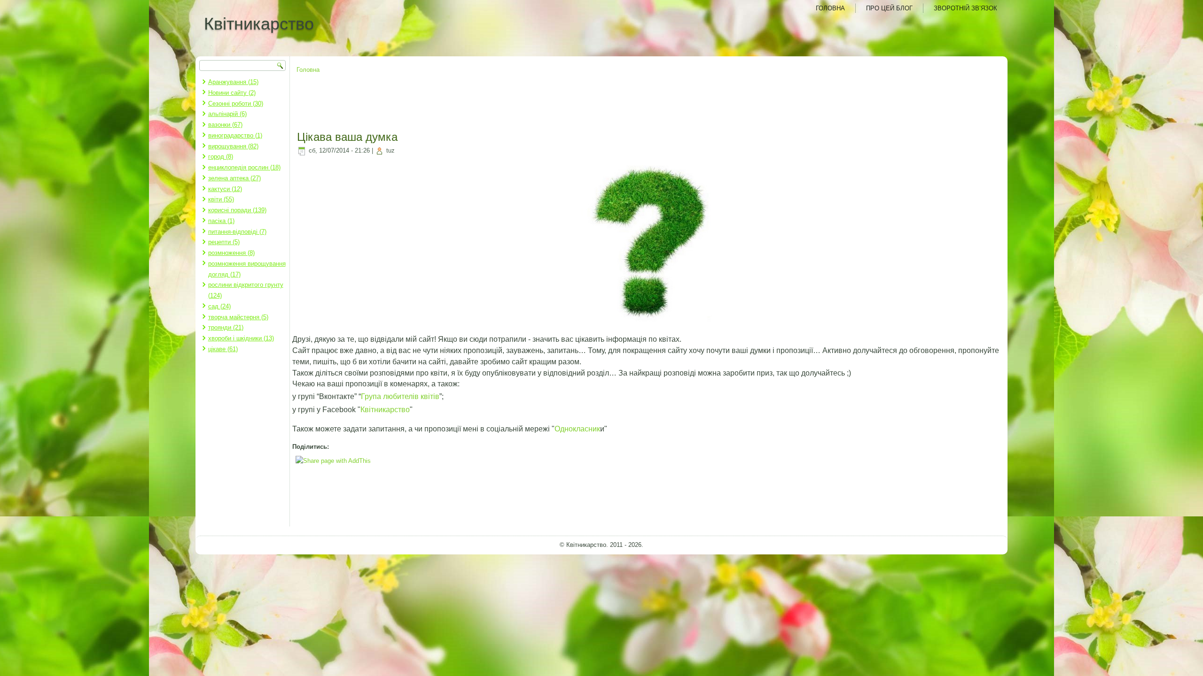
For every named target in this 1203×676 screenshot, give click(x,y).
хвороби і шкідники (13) (241, 338)
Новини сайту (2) (232, 92)
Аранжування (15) (233, 81)
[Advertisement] (649, 103)
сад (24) (219, 306)
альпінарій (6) (227, 113)
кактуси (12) (225, 188)
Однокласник (577, 429)
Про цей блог (889, 8)
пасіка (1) (221, 220)
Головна (830, 8)
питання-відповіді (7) (237, 231)
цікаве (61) (223, 349)
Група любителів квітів (400, 396)
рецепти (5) (224, 242)
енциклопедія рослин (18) (244, 167)
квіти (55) (221, 199)
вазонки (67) (225, 124)
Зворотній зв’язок (965, 8)
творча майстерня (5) (238, 317)
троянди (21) (225, 327)
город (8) (220, 156)
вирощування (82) (233, 146)
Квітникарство (259, 23)
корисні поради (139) (237, 210)
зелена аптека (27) (234, 178)
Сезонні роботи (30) (235, 103)
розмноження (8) (231, 252)
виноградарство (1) (235, 135)
